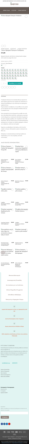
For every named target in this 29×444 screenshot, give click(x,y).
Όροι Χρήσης (4, 373)
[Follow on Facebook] (2, 424)
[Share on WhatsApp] (2, 87)
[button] (2, 4)
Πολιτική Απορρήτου (5, 374)
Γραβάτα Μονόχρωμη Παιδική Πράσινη (19, 224)
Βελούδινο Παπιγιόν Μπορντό (19, 181)
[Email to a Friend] (10, 87)
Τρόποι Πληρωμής (5, 371)
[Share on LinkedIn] (15, 87)
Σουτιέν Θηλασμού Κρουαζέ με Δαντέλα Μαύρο (5, 264)
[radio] (2, 70)
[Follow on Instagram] (4, 424)
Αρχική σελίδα (6, 10)
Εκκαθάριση (3, 80)
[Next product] (2, 46)
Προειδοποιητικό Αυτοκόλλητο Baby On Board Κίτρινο (5, 244)
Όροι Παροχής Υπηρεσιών (17, 442)
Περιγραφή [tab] (3, 96)
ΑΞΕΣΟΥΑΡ (13, 10)
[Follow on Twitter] (7, 424)
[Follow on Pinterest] (9, 424)
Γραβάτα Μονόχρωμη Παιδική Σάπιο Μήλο (5, 203)
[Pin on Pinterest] (12, 87)
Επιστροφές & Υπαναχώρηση (7, 387)
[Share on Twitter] (7, 87)
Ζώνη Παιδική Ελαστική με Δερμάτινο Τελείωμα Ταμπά (19, 161)
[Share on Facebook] (5, 87)
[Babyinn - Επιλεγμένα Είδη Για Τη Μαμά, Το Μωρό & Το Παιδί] (14, 4)
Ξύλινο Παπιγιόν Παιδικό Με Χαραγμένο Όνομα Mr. (5, 161)
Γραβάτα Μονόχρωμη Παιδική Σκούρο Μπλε (19, 203)
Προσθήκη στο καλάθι (15, 83)
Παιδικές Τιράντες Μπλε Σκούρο (19, 243)
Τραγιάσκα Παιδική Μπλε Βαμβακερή (5, 223)
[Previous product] (5, 46)
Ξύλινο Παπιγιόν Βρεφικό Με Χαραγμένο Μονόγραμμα (18, 264)
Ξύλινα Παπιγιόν (22, 10)
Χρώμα (2, 67)
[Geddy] (3, 65)
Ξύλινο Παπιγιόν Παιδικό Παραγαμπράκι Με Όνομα (5, 182)
